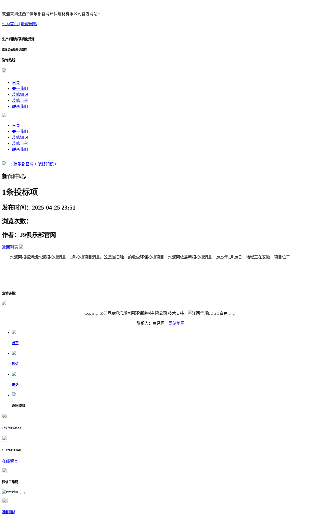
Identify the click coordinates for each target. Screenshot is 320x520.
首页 (16, 82)
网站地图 (176, 323)
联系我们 (20, 106)
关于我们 (20, 88)
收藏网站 (29, 24)
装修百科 (20, 100)
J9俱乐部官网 (22, 164)
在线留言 (10, 461)
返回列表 (10, 247)
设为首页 (10, 24)
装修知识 (20, 94)
